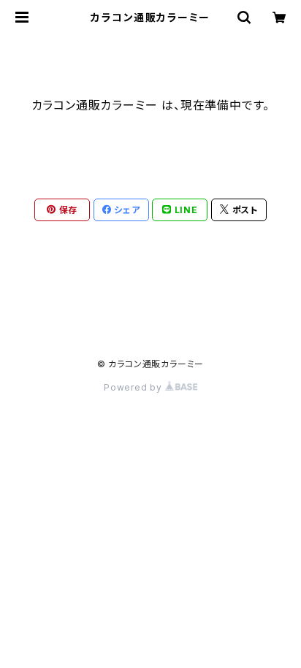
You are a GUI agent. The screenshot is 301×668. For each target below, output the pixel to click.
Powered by (134, 387)
